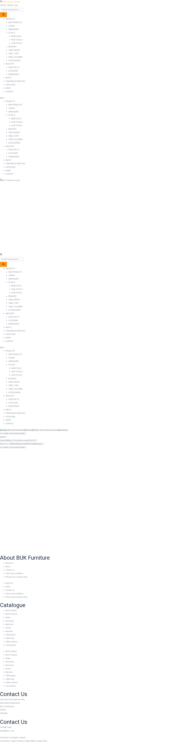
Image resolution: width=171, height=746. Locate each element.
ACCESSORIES (14, 60)
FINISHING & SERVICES (15, 81)
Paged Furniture (17, 741)
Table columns (11, 642)
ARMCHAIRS (13, 29)
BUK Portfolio (11, 610)
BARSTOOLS (16, 36)
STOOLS (11, 33)
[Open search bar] (1, 255)
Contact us (10, 570)
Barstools (9, 624)
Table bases (10, 635)
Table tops (10, 638)
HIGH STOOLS (17, 40)
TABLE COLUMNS (15, 57)
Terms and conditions (14, 573)
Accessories (11, 645)
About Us (9, 563)
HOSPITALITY (13, 67)
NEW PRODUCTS (15, 22)
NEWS (8, 88)
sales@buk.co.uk (7, 731)
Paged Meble (30, 741)
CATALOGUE (10, 85)
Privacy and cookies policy (17, 577)
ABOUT (8, 78)
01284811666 (6, 727)
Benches (9, 631)
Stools (8, 628)
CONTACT (10, 91)
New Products (11, 614)
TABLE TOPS (13, 53)
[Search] (3, 14)
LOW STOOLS (16, 43)
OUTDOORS (13, 71)
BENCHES (12, 47)
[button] (85, 98)
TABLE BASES (14, 50)
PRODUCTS (10, 19)
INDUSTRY (10, 64)
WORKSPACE (13, 74)
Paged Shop (42, 741)
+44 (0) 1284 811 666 (9, 5)
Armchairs (10, 621)
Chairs (8, 617)
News (8, 566)
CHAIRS (11, 26)
